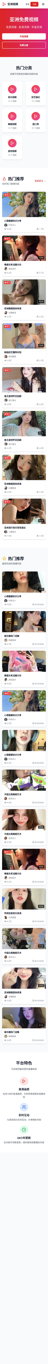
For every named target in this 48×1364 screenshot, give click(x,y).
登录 (27, 4)
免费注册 (24, 45)
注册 (34, 4)
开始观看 (24, 36)
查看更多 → (40, 180)
